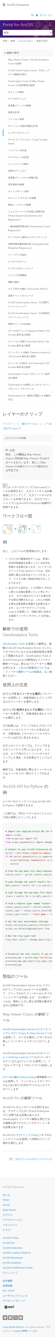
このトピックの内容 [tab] (15, 438)
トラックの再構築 (17, 275)
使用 (5, 41)
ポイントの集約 (16, 92)
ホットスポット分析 (18, 191)
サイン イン (46, 15)
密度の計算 (14, 112)
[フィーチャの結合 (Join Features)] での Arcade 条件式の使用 (28, 365)
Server (6, 1204)
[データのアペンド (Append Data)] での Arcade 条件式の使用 (29, 332)
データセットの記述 (18, 157)
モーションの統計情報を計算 (23, 126)
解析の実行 (42, 41)
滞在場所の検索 (16, 184)
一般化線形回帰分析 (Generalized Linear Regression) (29, 228)
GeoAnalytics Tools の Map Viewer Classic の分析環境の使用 (26, 83)
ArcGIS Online (10, 1237)
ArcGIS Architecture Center (18, 1267)
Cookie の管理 (20, 1331)
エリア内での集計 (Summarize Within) (28, 288)
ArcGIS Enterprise (18, 5)
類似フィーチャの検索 (19, 204)
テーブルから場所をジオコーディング (27, 237)
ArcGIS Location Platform (17, 1252)
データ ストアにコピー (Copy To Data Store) (27, 141)
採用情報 (8, 1285)
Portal (6, 1199)
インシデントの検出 (18, 164)
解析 (13, 41)
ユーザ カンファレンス (15, 1295)
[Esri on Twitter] (5, 1317)
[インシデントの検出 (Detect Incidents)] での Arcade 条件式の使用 (29, 354)
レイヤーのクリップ (18, 132)
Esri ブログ (9, 1290)
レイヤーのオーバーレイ (20, 268)
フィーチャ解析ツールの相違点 (23, 671)
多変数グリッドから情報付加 (23, 177)
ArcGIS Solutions (12, 1262)
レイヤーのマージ (17, 261)
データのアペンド (17, 98)
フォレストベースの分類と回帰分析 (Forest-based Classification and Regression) (26, 215)
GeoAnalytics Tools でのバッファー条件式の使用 (29, 376)
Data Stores (9, 1209)
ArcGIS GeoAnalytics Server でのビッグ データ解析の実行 (29, 72)
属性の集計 (14, 282)
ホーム (6, 1195)
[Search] (32, 15)
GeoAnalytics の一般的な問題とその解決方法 (29, 397)
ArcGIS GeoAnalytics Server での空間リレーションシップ (29, 304)
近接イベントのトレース (20, 295)
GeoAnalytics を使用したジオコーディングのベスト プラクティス (29, 386)
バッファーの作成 (17, 150)
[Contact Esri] (20, 1317)
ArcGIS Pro (9, 1242)
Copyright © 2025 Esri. (14, 1327)
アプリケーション (12, 1219)
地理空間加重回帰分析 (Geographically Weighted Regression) (28, 246)
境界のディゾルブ (17, 170)
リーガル (33, 1331)
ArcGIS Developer (13, 1257)
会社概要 (8, 1280)
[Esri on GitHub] (15, 1317)
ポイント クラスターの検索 (22, 198)
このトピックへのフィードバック (32, 1159)
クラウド (8, 1214)
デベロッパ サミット (14, 1300)
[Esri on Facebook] (10, 1317)
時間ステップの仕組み (19, 324)
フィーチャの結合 (17, 254)
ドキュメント (10, 1224)
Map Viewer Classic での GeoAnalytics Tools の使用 (28, 61)
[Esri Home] (9, 1307)
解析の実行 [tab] (13, 52)
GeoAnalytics (26, 41)
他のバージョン (30, 423)
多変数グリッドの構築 (19, 105)
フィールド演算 (16, 119)
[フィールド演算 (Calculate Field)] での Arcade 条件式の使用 (28, 343)
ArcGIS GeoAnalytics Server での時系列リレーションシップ (29, 315)
